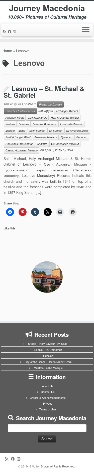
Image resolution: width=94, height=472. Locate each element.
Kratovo (10, 124)
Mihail (22, 131)
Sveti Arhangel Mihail (18, 137)
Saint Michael (37, 131)
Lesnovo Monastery (44, 124)
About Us (47, 386)
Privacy (47, 403)
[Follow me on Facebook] (10, 31)
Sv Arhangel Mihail (77, 131)
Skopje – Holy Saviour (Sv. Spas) (48, 344)
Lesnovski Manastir (71, 124)
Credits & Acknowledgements (48, 398)
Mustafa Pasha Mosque (48, 368)
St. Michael (55, 131)
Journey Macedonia (47, 8)
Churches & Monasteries (20, 111)
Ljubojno (48, 356)
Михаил (42, 144)
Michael (10, 131)
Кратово (66, 137)
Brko (70, 150)
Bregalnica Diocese (50, 104)
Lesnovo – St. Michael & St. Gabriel (44, 92)
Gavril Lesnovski (37, 117)
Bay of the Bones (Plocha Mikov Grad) (48, 362)
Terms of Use (47, 409)
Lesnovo (24, 124)
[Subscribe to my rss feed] (5, 31)
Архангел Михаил (45, 137)
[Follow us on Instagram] (15, 31)
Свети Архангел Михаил (22, 150)
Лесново (81, 137)
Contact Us (48, 392)
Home (7, 50)
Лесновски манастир (19, 144)
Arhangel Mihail (15, 117)
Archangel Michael (67, 111)
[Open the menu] (85, 30)
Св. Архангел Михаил (65, 144)
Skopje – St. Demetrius (48, 350)
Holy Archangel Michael (65, 117)
